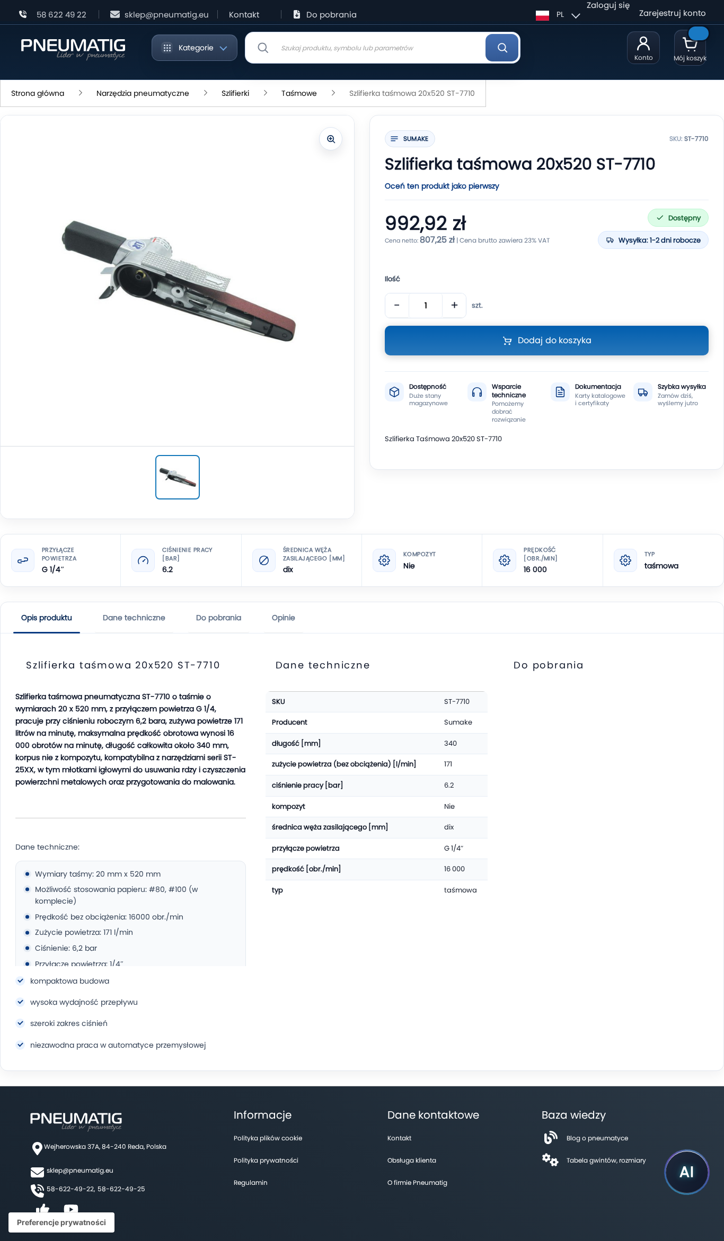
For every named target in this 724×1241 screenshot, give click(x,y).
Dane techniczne (134, 617)
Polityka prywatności (266, 1160)
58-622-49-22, (71, 1188)
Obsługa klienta (411, 1160)
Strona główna (37, 93)
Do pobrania (331, 14)
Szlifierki (235, 93)
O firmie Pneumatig (417, 1182)
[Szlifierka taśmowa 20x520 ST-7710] (177, 477)
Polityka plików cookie (268, 1137)
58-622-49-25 (121, 1188)
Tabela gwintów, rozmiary (606, 1160)
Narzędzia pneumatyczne (142, 93)
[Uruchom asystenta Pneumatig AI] (687, 1172)
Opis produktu (46, 617)
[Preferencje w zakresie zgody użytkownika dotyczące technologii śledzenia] (61, 1222)
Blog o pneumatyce (597, 1137)
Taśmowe (299, 93)
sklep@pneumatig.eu (167, 14)
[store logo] (73, 47)
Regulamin (251, 1182)
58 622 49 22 (61, 14)
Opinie (283, 617)
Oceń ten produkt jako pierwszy (442, 186)
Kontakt (244, 14)
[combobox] (382, 48)
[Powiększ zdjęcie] (330, 138)
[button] (556, 14)
